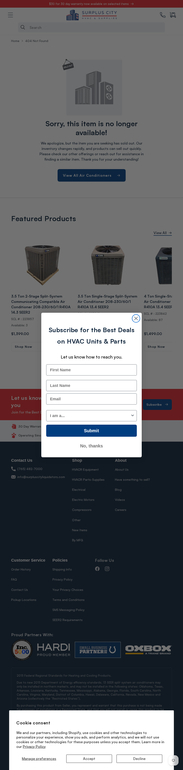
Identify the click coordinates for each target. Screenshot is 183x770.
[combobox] (90, 415)
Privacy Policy (34, 746)
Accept (89, 758)
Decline (139, 758)
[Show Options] (132, 415)
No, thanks (91, 445)
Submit (91, 430)
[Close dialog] (136, 318)
